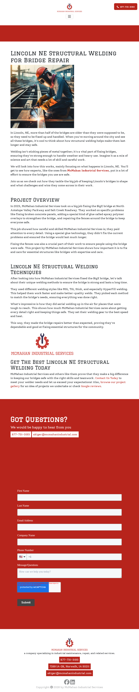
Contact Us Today (106, 378)
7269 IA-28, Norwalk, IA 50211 (69, 666)
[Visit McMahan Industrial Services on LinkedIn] (72, 682)
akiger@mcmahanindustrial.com (55, 434)
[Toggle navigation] (69, 16)
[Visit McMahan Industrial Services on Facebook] (67, 682)
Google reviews (91, 386)
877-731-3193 (127, 7)
